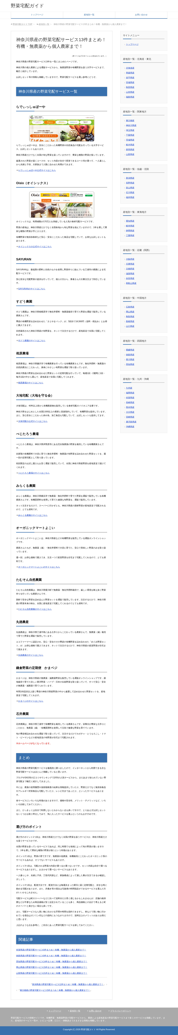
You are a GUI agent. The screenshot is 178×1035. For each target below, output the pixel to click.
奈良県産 (130, 278)
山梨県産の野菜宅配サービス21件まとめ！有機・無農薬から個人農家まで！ (51, 973)
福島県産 (130, 97)
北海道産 (130, 68)
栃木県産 (130, 145)
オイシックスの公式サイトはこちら (35, 246)
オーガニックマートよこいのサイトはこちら (39, 567)
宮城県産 (130, 82)
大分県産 (130, 412)
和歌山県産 (131, 283)
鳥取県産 (130, 316)
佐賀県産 (130, 398)
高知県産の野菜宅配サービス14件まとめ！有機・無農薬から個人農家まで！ (51, 961)
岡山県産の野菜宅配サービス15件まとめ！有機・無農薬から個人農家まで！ (51, 967)
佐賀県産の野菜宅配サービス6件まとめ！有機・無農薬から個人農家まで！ (51, 950)
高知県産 (130, 364)
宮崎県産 (130, 417)
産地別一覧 (89, 15)
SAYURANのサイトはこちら (31, 289)
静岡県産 (130, 231)
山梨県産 (130, 154)
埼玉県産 (130, 130)
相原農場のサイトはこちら (30, 383)
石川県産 (130, 192)
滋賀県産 (130, 273)
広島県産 (130, 307)
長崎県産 (130, 402)
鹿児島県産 (131, 422)
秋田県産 (130, 87)
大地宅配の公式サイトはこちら (32, 421)
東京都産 (130, 120)
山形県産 (130, 92)
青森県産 (130, 73)
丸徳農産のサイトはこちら (30, 655)
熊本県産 (130, 407)
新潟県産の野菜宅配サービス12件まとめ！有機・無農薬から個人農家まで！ (67, 984)
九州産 (129, 388)
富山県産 (130, 188)
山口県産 (130, 326)
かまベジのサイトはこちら (30, 701)
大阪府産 (130, 259)
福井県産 (130, 197)
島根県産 (130, 321)
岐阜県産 (130, 226)
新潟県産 (130, 178)
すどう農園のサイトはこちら (31, 340)
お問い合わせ (141, 15)
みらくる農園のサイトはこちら (32, 515)
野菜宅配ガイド (27, 5)
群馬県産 (130, 149)
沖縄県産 (130, 427)
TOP (22, 24)
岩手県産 (130, 78)
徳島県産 (130, 355)
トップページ (37, 15)
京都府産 (130, 269)
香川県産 (130, 359)
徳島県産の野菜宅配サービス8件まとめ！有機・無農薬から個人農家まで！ (51, 956)
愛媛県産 (130, 350)
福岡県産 (130, 393)
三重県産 (130, 235)
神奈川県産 (131, 125)
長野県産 (130, 183)
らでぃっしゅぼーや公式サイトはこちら (37, 170)
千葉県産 (130, 135)
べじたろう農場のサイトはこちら (34, 473)
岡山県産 (130, 312)
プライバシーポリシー (120, 1011)
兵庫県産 (130, 264)
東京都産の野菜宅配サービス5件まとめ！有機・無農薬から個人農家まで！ (55, 990)
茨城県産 (130, 140)
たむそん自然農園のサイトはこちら (35, 609)
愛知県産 (130, 221)
